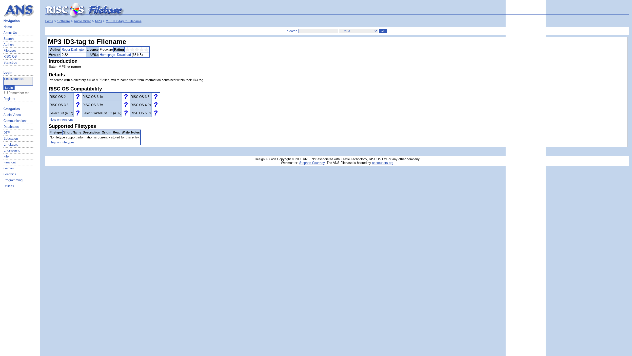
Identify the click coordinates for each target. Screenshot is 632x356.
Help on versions (62, 119)
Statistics (10, 62)
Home (7, 27)
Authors (9, 44)
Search (8, 39)
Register (9, 99)
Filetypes (10, 50)
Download (124, 55)
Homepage (107, 55)
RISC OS (10, 56)
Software (63, 21)
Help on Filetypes (62, 142)
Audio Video (82, 21)
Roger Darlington (73, 49)
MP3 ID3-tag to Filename (123, 21)
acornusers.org (382, 163)
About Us (10, 33)
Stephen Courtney (312, 163)
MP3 (98, 21)
